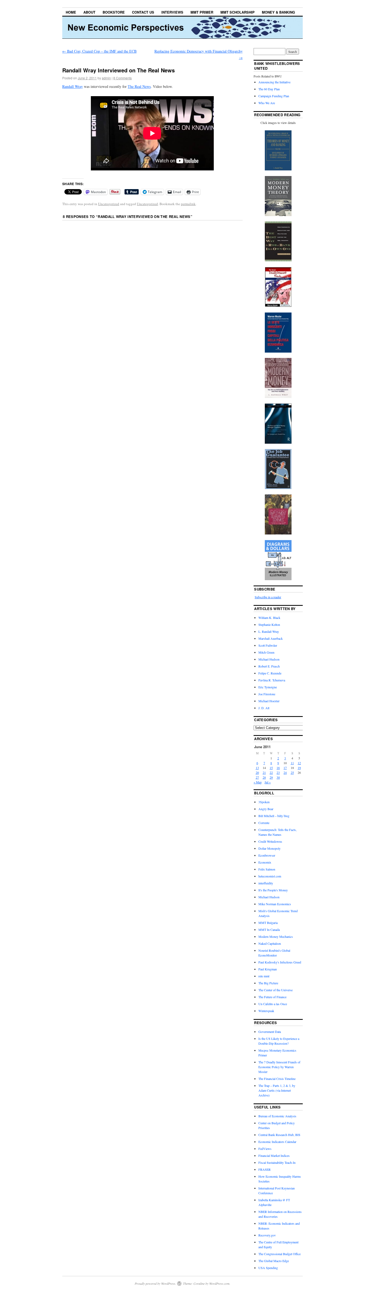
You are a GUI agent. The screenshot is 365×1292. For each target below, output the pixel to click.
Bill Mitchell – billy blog (273, 816)
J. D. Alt (263, 708)
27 (257, 777)
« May (258, 782)
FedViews (264, 1148)
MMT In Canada (269, 929)
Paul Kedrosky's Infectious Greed (279, 962)
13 (257, 768)
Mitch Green (266, 652)
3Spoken (264, 802)
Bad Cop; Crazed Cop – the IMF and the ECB (99, 51)
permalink (188, 203)
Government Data (269, 1031)
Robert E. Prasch (269, 666)
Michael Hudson (268, 659)
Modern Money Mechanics (275, 936)
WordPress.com (219, 1283)
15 (271, 768)
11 (292, 763)
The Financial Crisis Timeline (277, 1078)
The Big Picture (268, 983)
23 (278, 772)
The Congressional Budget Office (279, 1254)
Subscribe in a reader (268, 597)
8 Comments (122, 78)
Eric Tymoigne (267, 687)
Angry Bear (265, 809)
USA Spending (268, 1268)
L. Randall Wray (268, 631)
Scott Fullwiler (267, 645)
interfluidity (265, 883)
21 (264, 772)
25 (292, 772)
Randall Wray (72, 86)
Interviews (172, 12)
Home (71, 12)
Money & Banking (278, 12)
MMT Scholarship (237, 12)
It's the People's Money (273, 890)
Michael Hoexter (268, 701)
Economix (264, 862)
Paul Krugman (267, 969)
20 (257, 772)
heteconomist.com (269, 876)
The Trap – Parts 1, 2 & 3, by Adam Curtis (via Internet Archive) (276, 1090)
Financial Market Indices (274, 1155)
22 (271, 772)
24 (285, 772)
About (89, 12)
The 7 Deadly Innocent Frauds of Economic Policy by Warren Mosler (279, 1067)
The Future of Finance (272, 997)
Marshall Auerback (270, 638)
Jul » (268, 782)
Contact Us (143, 12)
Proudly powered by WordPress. (155, 1283)
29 (271, 777)
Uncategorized (108, 203)
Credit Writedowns (270, 841)
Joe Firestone (266, 694)
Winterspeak (266, 1011)
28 (264, 777)
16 (278, 768)
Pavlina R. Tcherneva (271, 680)
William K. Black (269, 617)
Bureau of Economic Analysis (277, 1116)
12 (299, 763)
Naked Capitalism (269, 943)
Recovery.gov (267, 1235)
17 (285, 768)
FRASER (264, 1169)
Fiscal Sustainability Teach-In (277, 1162)
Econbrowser (266, 855)
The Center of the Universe (275, 990)
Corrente (263, 823)
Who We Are (266, 103)
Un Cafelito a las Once (272, 1004)
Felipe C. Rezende (269, 673)
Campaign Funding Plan (273, 96)
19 (299, 768)
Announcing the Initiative (274, 82)
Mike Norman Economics (274, 904)
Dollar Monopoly (269, 848)
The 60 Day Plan (269, 89)
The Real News (139, 86)
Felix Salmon (266, 869)
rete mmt (263, 976)
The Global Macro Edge (273, 1261)
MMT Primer (202, 12)
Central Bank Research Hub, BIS (279, 1135)
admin (106, 78)
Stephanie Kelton (269, 624)
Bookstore (114, 12)
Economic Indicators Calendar (277, 1141)
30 (278, 777)
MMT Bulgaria (268, 922)
